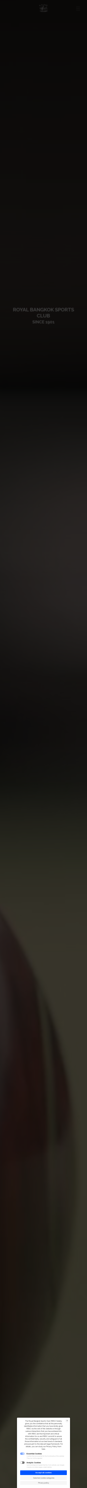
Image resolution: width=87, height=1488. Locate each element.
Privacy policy (43, 1483)
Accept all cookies (43, 1473)
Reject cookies (67, 1420)
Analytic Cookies (34, 1463)
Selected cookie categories (43, 1478)
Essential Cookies (34, 1454)
